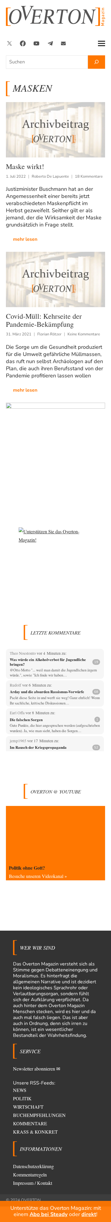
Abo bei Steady (48, 1214)
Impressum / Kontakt (32, 1183)
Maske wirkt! (25, 166)
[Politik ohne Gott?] (55, 834)
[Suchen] (96, 62)
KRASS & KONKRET (35, 1132)
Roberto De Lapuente (50, 176)
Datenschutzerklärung (33, 1166)
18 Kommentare (89, 176)
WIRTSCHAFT (28, 1107)
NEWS (19, 1090)
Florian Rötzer (49, 334)
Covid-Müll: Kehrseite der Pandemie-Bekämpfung (44, 320)
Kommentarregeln (30, 1174)
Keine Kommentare (83, 334)
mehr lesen (25, 239)
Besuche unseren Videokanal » (38, 876)
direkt (88, 1214)
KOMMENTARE (30, 1123)
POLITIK (22, 1098)
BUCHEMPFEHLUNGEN (39, 1115)
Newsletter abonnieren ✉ (36, 1068)
